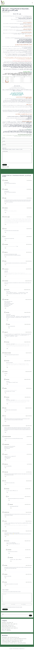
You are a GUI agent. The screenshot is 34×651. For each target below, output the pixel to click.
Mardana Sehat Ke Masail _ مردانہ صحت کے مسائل (8, 626)
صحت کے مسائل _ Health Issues (6, 629)
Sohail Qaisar (9, 549)
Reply (5, 203)
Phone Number (4, 144)
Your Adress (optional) (5, 151)
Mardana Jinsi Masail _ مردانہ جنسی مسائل (8, 625)
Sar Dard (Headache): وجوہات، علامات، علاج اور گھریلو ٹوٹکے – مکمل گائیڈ (11, 641)
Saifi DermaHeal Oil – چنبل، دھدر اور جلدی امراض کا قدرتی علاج (10, 637)
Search (30, 615)
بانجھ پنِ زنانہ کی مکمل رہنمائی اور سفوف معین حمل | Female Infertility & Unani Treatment (14, 638)
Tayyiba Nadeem (6, 299)
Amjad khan (5, 371)
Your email (3, 141)
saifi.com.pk (7, 289)
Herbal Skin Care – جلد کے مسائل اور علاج (7, 622)
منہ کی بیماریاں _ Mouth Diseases (6, 630)
